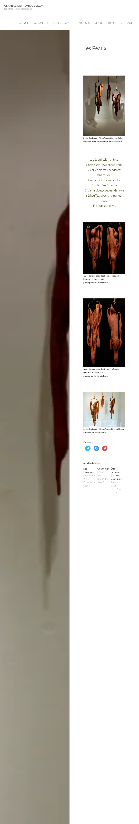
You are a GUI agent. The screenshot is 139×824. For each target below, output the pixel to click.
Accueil (24, 23)
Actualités (41, 23)
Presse (112, 23)
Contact (126, 23)
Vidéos (99, 23)
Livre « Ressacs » (63, 23)
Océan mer (103, 468)
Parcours (84, 23)
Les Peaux (94, 48)
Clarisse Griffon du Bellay (24, 5)
